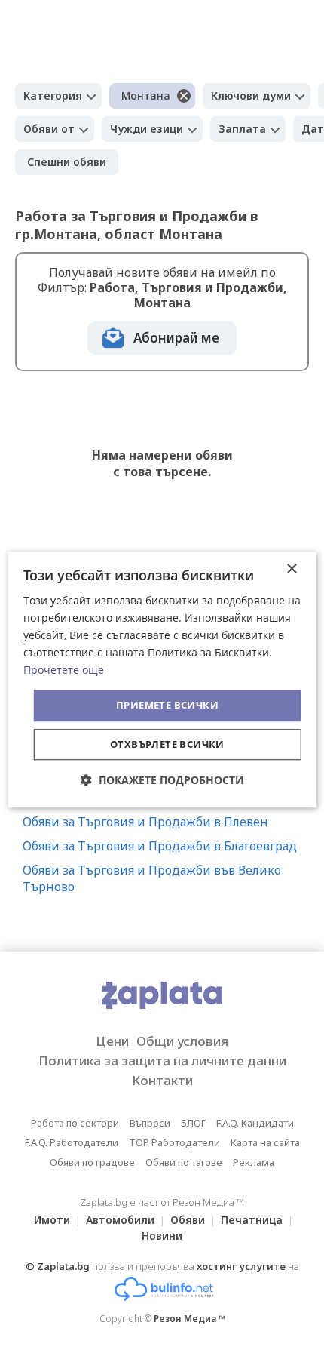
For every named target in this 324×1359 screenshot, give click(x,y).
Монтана (145, 95)
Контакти (162, 1080)
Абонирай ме (176, 337)
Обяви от (49, 128)
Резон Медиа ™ (189, 1318)
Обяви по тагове (183, 1162)
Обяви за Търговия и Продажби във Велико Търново (152, 878)
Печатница (252, 1220)
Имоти (52, 1220)
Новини (162, 1235)
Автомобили (120, 1220)
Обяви (187, 1220)
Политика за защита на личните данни (162, 1060)
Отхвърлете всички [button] (167, 744)
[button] (162, 780)
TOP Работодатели (174, 1142)
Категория (52, 95)
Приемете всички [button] (167, 705)
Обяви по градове (92, 1162)
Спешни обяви (66, 162)
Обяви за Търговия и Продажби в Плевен (145, 821)
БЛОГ (193, 1123)
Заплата (242, 128)
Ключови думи (251, 95)
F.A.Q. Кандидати (255, 1123)
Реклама (253, 1162)
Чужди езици (146, 128)
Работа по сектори (75, 1123)
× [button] (291, 569)
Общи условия (182, 1041)
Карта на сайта (265, 1142)
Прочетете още (63, 670)
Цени (112, 1041)
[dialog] (162, 679)
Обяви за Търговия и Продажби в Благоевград (160, 846)
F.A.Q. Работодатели (71, 1142)
